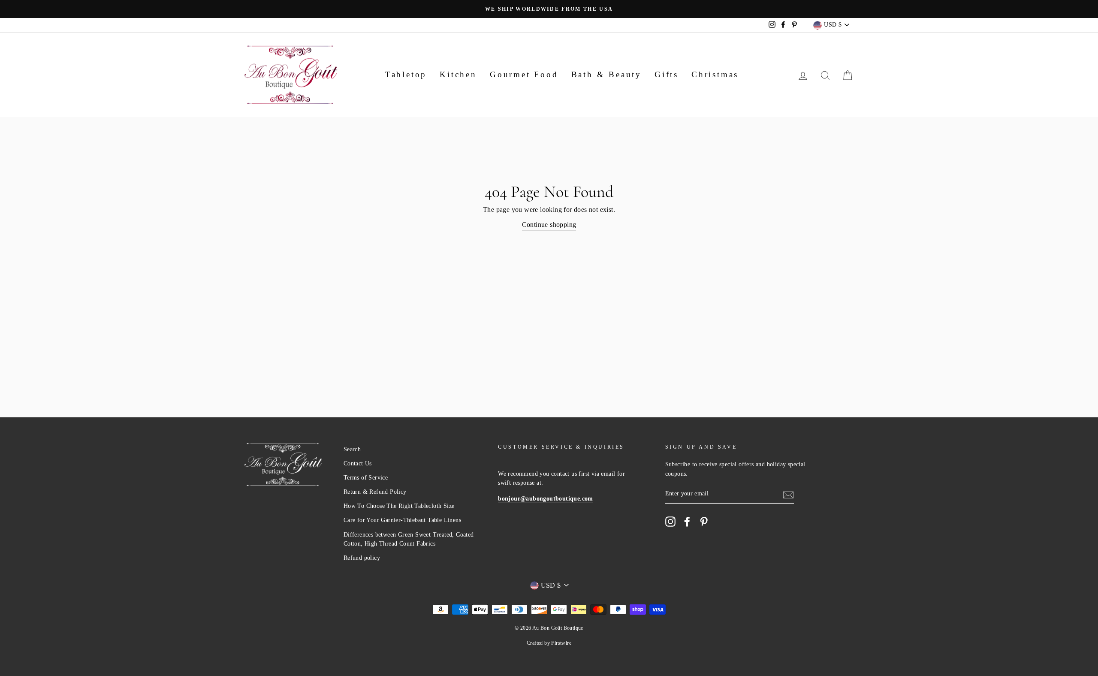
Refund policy (362, 558)
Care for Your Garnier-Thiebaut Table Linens (402, 520)
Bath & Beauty (606, 74)
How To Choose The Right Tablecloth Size (399, 506)
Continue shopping (549, 224)
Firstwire (561, 643)
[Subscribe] (788, 494)
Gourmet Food (524, 74)
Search (352, 449)
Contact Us (358, 463)
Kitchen (458, 74)
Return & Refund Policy (375, 492)
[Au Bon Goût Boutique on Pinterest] (704, 521)
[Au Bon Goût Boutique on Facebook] (687, 521)
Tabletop (406, 74)
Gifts (667, 74)
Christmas (715, 74)
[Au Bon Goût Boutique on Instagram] (670, 521)
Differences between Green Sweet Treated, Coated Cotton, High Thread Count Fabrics (409, 539)
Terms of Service (366, 477)
